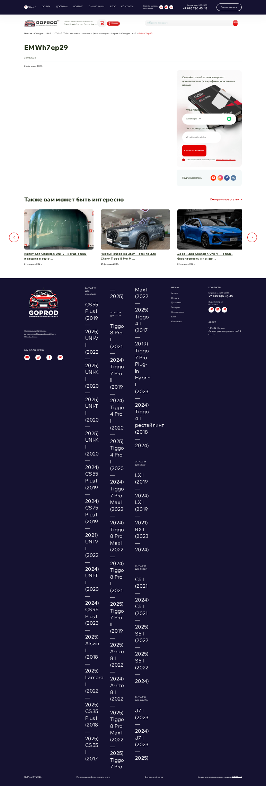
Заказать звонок (229, 7)
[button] (14, 237)
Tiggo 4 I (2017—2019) (142, 330)
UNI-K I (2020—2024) (92, 453)
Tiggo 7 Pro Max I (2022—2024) (117, 506)
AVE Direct (237, 777)
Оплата (46, 6)
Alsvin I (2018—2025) (92, 657)
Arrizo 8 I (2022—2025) (117, 698)
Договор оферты (154, 777)
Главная (28, 34)
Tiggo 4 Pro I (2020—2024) (117, 465)
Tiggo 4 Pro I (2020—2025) (117, 424)
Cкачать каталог (194, 150)
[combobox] (209, 119)
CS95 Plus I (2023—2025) (91, 623)
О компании (97, 6)
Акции (32, 7)
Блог (113, 6)
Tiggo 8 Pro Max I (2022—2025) (117, 736)
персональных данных (226, 160)
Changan (39, 34)
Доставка (62, 6)
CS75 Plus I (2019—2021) (91, 521)
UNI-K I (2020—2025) (92, 385)
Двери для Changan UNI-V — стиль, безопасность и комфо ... (204, 256)
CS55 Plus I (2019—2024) (92, 487)
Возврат (78, 6)
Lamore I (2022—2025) (94, 690)
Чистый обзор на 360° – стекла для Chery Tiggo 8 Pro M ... (128, 256)
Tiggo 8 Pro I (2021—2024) (117, 343)
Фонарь (86, 34)
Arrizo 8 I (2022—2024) (117, 664)
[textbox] (208, 119)
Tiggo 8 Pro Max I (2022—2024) (117, 546)
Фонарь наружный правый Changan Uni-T (114, 34)
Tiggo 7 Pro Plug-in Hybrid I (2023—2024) (143, 377)
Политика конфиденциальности (93, 777)
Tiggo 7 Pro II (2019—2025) (117, 628)
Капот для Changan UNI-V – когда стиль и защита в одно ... (55, 256)
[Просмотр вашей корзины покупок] (102, 23)
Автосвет (75, 34)
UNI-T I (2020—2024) (92, 589)
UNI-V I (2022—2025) (91, 351)
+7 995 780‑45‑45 (195, 8)
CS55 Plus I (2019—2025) (91, 318)
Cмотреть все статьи (224, 199)
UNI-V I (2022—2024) (92, 555)
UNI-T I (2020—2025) (57, 34)
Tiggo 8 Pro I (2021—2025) (117, 587)
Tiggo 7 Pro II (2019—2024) (117, 383)
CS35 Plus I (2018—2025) (91, 724)
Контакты (127, 6)
